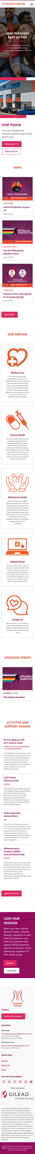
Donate (10, 963)
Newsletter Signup (13, 1016)
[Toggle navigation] (32, 3)
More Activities (11, 893)
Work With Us (11, 151)
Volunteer (12, 971)
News (3, 1070)
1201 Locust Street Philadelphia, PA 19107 (15, 1046)
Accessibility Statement (20, 1150)
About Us (5, 1065)
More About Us (12, 144)
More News (9, 315)
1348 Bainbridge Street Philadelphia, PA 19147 (16, 1034)
